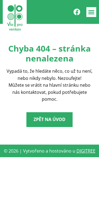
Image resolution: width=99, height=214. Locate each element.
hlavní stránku (64, 85)
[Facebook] (77, 12)
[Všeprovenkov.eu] (15, 17)
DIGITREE (85, 151)
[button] (91, 12)
